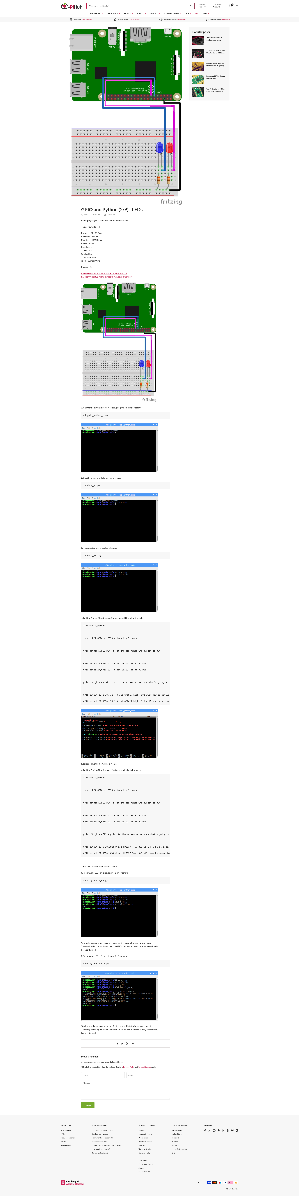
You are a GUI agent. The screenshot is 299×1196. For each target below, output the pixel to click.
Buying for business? (100, 1153)
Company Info (144, 1153)
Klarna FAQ (143, 1160)
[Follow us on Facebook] (205, 1130)
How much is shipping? (101, 1149)
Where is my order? (99, 1141)
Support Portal (144, 1172)
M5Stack (154, 13)
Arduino (140, 13)
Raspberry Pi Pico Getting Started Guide (215, 77)
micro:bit (127, 13)
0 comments (111, 215)
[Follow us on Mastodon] (237, 1130)
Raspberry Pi (95, 13)
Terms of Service (144, 1067)
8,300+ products (87, 19)
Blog (205, 13)
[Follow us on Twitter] (209, 1130)
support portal (181, 19)
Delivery (142, 1130)
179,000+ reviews (133, 19)
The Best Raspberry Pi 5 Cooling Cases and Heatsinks (215, 39)
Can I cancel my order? (100, 1134)
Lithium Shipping (145, 1134)
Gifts (187, 13)
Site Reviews (66, 1145)
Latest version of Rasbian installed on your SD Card (104, 273)
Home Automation (171, 13)
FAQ (140, 1157)
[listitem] (117, 1044)
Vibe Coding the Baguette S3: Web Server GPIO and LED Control (215, 51)
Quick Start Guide (146, 1164)
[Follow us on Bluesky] (232, 1130)
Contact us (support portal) (103, 1130)
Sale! (197, 13)
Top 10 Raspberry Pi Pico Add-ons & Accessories (215, 90)
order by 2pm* (225, 19)
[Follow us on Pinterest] (219, 1130)
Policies (142, 1145)
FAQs (63, 1134)
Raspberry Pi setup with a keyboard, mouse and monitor (106, 276)
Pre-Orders (143, 1138)
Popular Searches (68, 1138)
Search (63, 1141)
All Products (66, 1130)
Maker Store (112, 13)
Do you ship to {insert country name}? (107, 1145)
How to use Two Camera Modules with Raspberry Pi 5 (215, 64)
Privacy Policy (128, 1067)
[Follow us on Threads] (228, 1130)
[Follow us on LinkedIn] (223, 1130)
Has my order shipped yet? (102, 1138)
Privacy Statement (146, 1141)
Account (216, 7)
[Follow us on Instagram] (214, 1130)
